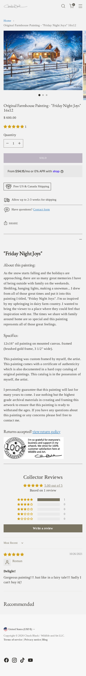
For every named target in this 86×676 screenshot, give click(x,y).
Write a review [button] (43, 528)
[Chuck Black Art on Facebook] (6, 660)
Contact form (41, 209)
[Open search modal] (63, 6)
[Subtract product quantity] (7, 143)
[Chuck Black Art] (16, 6)
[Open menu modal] (80, 6)
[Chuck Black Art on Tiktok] (22, 660)
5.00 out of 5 (53, 485)
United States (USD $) (20, 629)
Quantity (10, 135)
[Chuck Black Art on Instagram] (14, 660)
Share (13, 223)
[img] (14, 554)
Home (7, 20)
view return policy (46, 431)
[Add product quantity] (19, 143)
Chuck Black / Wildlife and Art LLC (44, 635)
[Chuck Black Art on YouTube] (30, 660)
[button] (14, 127)
